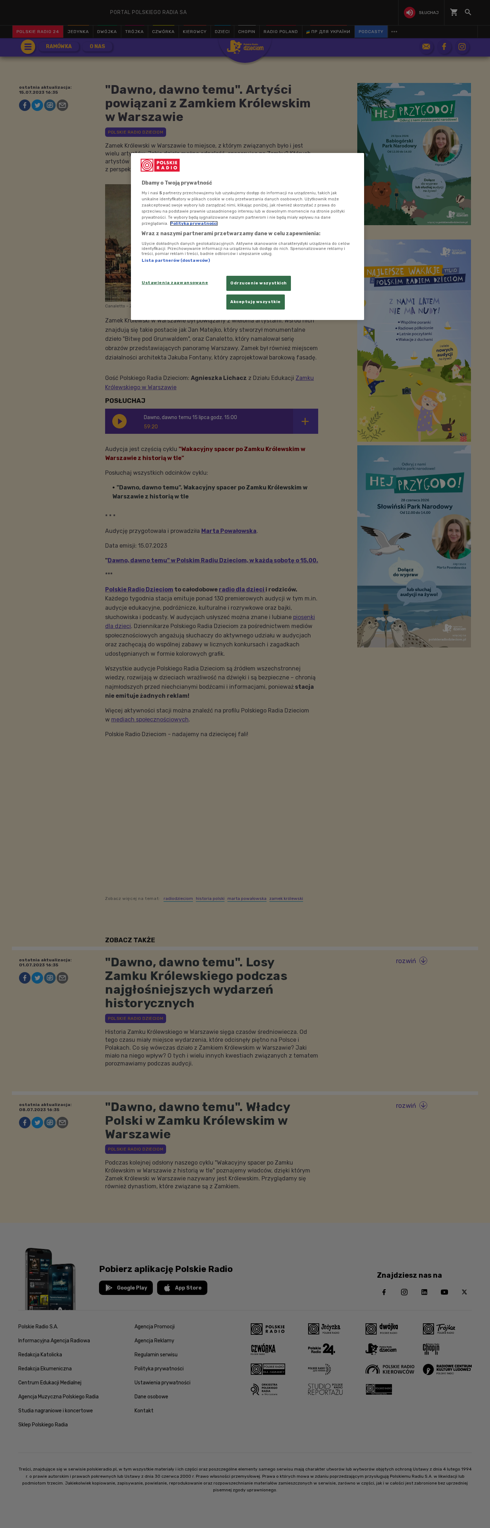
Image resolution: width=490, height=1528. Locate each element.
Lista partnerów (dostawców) (176, 260)
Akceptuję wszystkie (255, 301)
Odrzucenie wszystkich (258, 282)
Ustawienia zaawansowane (175, 282)
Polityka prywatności (194, 223)
